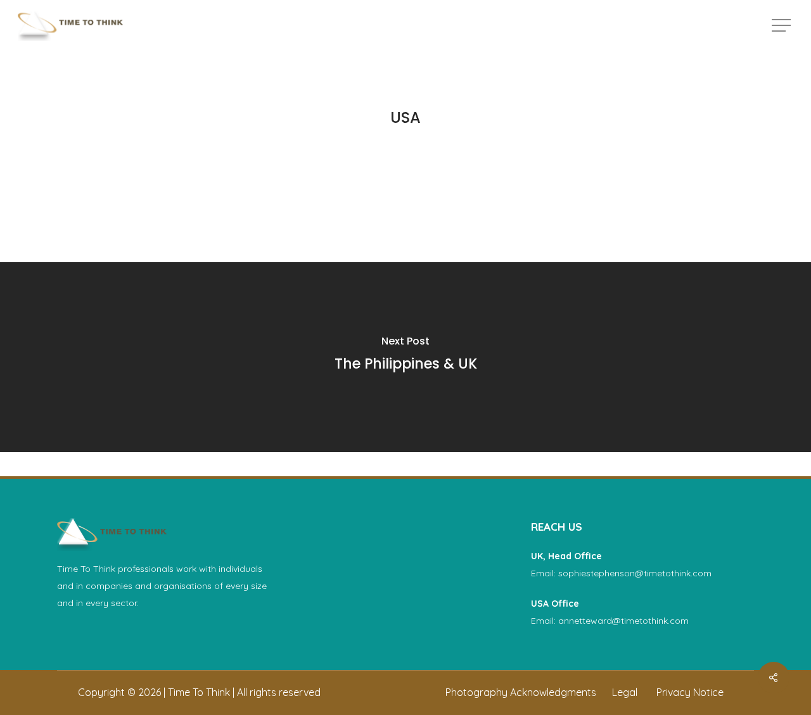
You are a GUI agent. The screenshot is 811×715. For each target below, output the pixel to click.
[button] (782, 25)
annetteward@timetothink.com (623, 620)
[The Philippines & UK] (405, 357)
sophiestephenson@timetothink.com (635, 573)
